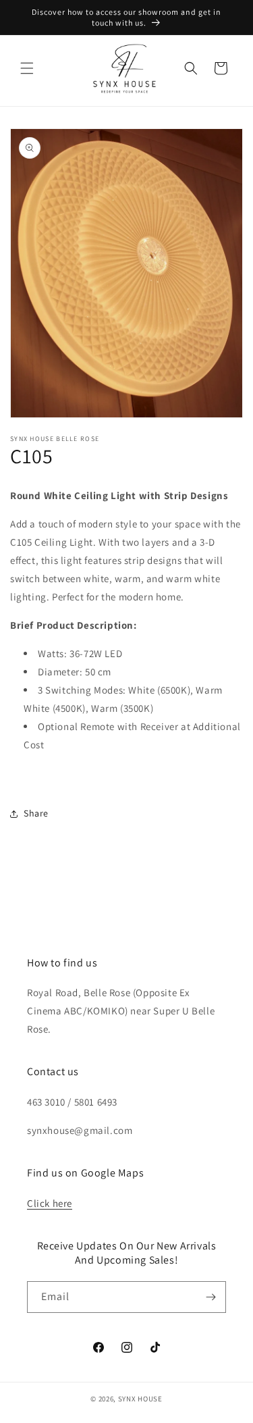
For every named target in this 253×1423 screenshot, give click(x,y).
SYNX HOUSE (140, 1398)
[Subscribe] (210, 1297)
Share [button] (36, 813)
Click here (49, 1203)
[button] (27, 68)
